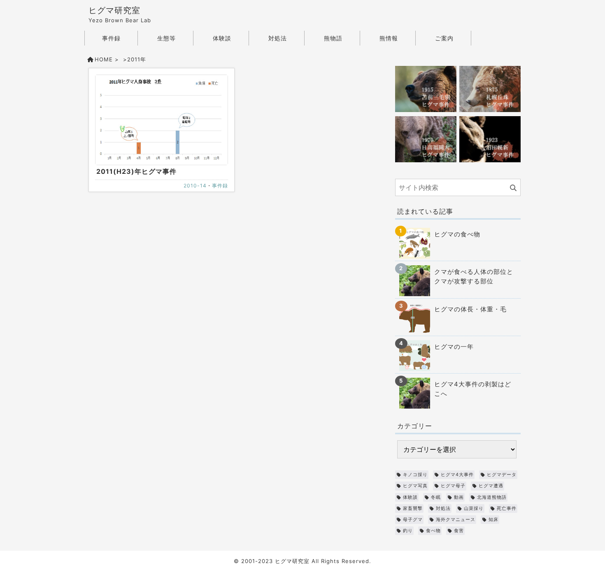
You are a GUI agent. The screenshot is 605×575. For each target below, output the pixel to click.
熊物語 (333, 38)
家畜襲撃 (413, 508)
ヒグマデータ (502, 474)
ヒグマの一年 (454, 347)
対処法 (277, 38)
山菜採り (474, 508)
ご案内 (444, 38)
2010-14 (195, 185)
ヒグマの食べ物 (457, 234)
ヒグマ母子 (453, 486)
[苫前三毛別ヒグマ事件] (425, 88)
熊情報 (388, 38)
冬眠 (436, 497)
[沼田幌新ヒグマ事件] (490, 139)
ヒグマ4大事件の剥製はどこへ (472, 388)
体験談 (222, 38)
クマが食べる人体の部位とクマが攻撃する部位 (473, 276)
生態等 (166, 38)
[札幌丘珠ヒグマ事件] (490, 88)
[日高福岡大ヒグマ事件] (425, 139)
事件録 (111, 38)
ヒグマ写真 (415, 486)
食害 (459, 530)
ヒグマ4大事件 (457, 474)
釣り (408, 530)
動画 (459, 497)
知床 (493, 519)
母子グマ (413, 519)
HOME (104, 59)
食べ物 (433, 530)
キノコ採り (415, 474)
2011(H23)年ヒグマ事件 (136, 171)
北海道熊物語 (492, 497)
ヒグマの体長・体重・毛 (470, 309)
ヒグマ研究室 (114, 10)
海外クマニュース (455, 519)
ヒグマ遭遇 (491, 486)
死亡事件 (507, 508)
